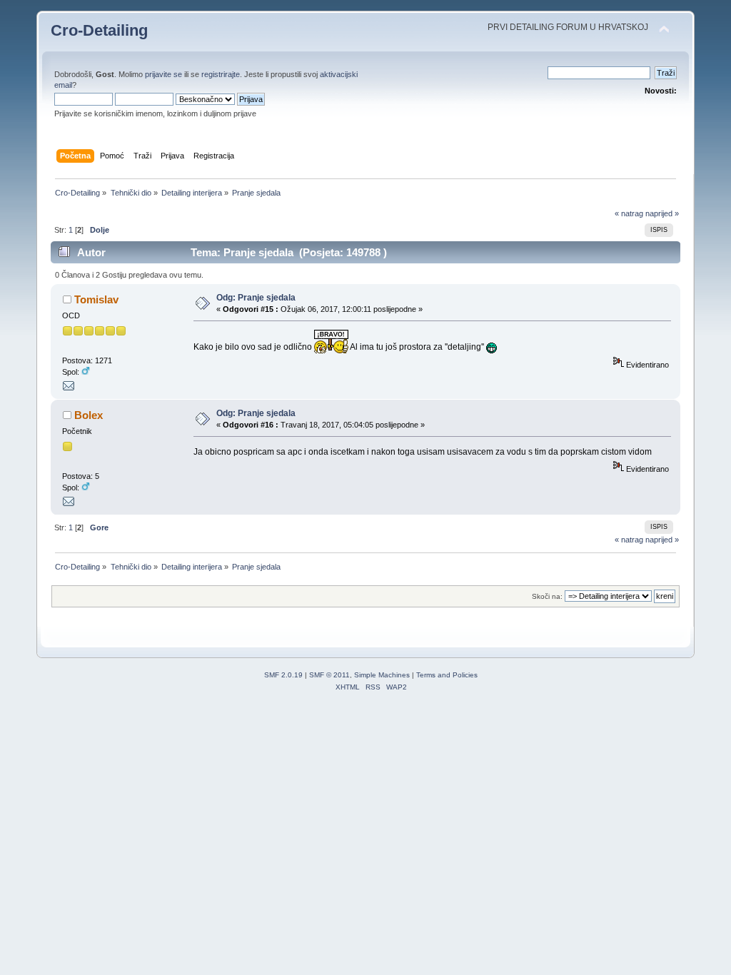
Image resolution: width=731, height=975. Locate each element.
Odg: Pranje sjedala (256, 298)
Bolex (88, 415)
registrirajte (220, 74)
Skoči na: (547, 596)
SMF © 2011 (329, 675)
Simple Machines (382, 675)
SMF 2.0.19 (283, 675)
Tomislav (96, 299)
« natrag (629, 213)
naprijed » (662, 213)
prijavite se (163, 74)
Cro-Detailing (99, 30)
